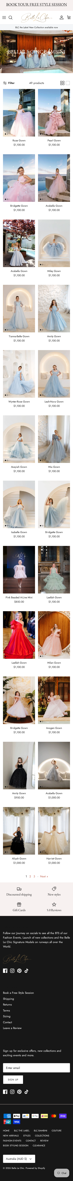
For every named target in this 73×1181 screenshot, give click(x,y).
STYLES (27, 1135)
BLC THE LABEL (21, 1130)
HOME (6, 1130)
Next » (44, 876)
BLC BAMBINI (40, 1130)
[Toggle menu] (4, 17)
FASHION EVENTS (12, 1140)
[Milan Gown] (54, 635)
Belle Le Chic (18, 1168)
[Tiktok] (26, 971)
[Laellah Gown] (54, 569)
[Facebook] (5, 971)
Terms (6, 1010)
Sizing (6, 1016)
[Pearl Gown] (54, 113)
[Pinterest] (19, 971)
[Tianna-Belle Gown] (19, 308)
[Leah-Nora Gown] (54, 374)
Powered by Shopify (35, 1168)
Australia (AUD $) (16, 1159)
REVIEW (44, 1140)
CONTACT (31, 1140)
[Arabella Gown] (54, 178)
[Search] (12, 17)
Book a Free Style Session (18, 993)
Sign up (13, 1079)
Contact (7, 1022)
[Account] (61, 17)
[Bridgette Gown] (19, 178)
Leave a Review (12, 1028)
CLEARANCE (39, 1145)
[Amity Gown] (54, 308)
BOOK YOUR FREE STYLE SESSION (36, 4)
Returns (7, 1005)
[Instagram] (12, 971)
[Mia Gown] (54, 439)
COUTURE (57, 1130)
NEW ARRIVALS (11, 1135)
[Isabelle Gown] (19, 504)
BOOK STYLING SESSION (15, 1145)
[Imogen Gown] (54, 700)
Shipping (8, 999)
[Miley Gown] (54, 243)
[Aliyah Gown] (19, 831)
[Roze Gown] (19, 113)
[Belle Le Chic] (36, 18)
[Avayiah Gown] (19, 439)
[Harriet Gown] (54, 831)
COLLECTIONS (42, 1135)
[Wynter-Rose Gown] (19, 374)
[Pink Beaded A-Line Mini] (19, 569)
